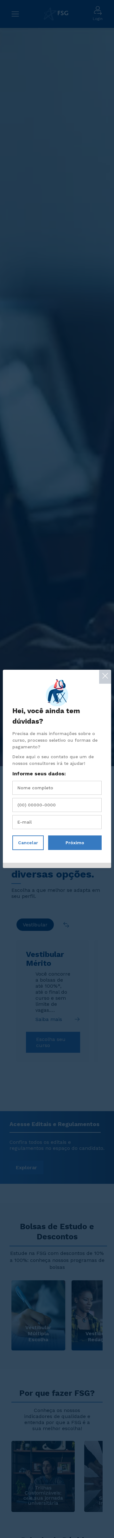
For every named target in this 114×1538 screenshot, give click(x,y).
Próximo (75, 842)
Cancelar (28, 842)
